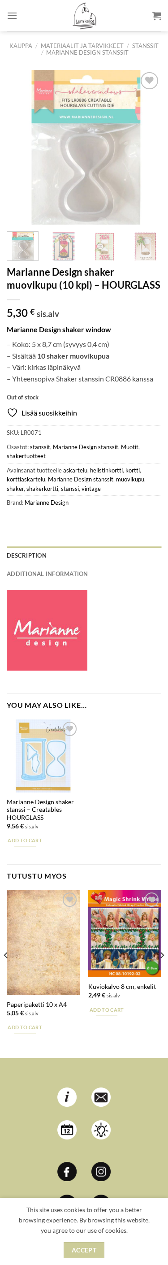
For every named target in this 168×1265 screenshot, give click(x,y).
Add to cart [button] (25, 840)
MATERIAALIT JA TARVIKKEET (82, 45)
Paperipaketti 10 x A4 (37, 1004)
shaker (15, 488)
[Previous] (21, 147)
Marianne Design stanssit (87, 52)
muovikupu (130, 479)
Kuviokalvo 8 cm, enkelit (122, 986)
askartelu (75, 470)
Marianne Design (47, 502)
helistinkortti (106, 470)
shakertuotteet (26, 455)
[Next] (147, 147)
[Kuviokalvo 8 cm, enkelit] (124, 933)
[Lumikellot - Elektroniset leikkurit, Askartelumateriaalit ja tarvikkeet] (84, 15)
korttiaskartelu (26, 479)
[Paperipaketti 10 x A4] (43, 942)
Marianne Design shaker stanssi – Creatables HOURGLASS (40, 809)
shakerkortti (42, 488)
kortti (132, 470)
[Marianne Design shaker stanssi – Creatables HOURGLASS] (43, 756)
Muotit (129, 447)
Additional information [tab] (47, 573)
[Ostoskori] (156, 16)
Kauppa (20, 45)
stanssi (70, 488)
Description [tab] (27, 555)
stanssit (145, 45)
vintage (91, 488)
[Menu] (12, 15)
